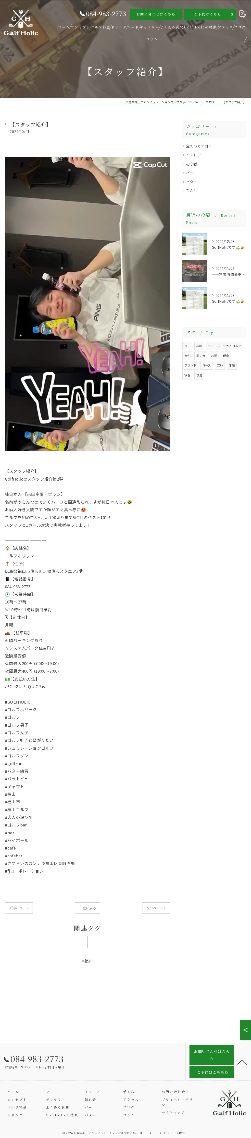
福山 (199, 346)
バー (189, 172)
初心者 (191, 163)
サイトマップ (173, 1112)
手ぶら (191, 190)
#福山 (87, 961)
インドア (193, 154)
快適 (199, 375)
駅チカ (200, 355)
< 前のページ (19, 907)
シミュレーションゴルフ (224, 346)
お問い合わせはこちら (156, 14)
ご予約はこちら (207, 14)
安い (220, 365)
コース (206, 365)
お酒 (214, 355)
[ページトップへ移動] (242, 1062)
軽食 (226, 355)
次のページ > (156, 907)
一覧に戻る (87, 907)
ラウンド (190, 365)
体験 (232, 365)
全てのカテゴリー (201, 145)
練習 (187, 375)
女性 (187, 355)
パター (191, 181)
